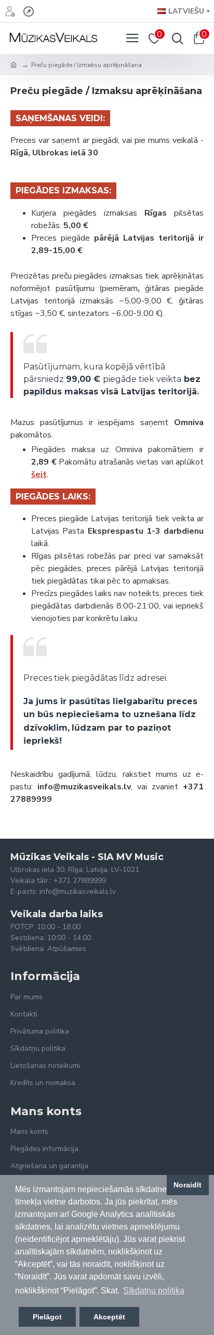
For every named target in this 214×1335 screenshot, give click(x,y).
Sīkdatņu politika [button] (153, 1290)
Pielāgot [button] (47, 1317)
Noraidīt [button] (187, 1185)
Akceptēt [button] (109, 1317)
